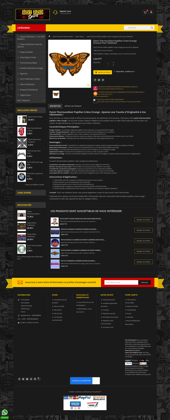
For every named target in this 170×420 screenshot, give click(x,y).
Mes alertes (129, 324)
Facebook (19, 379)
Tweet (99, 80)
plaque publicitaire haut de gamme (29, 45)
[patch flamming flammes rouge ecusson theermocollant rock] (55, 264)
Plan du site (58, 313)
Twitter (23, 379)
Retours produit (132, 306)
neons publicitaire (26, 84)
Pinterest (103, 80)
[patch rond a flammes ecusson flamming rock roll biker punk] (55, 243)
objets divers (24, 95)
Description (55, 106)
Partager (95, 80)
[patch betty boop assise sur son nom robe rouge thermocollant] (54, 221)
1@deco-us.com (33, 322)
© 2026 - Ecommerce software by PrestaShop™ (85, 392)
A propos (106, 310)
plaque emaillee (25, 52)
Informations (24, 295)
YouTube (27, 379)
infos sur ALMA (59, 306)
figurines (22, 73)
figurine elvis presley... (35, 117)
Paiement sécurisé (109, 313)
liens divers (24, 192)
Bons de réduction (133, 321)
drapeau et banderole (27, 89)
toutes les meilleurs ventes (34, 185)
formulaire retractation (110, 317)
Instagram (35, 379)
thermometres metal (27, 63)
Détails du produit (73, 106)
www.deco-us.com (132, 350)
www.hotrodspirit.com (133, 352)
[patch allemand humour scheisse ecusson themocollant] (55, 232)
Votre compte (131, 295)
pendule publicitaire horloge (30, 68)
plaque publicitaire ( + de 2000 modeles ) (31, 37)
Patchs (94, 199)
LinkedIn (39, 379)
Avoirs (129, 313)
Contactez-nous (108, 327)
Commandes (131, 310)
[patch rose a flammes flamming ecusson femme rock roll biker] (55, 253)
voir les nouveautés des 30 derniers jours (30, 258)
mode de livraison (109, 300)
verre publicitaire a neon (28, 79)
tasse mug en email (26, 57)
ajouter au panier (102, 72)
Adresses (130, 317)
